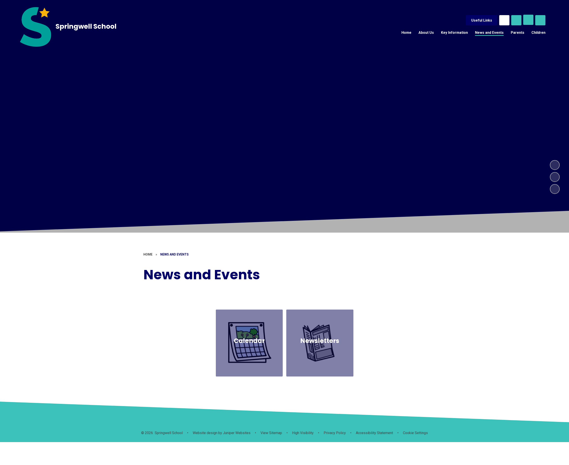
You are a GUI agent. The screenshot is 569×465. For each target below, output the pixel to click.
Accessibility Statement (374, 433)
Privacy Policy (335, 433)
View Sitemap (271, 433)
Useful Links (481, 20)
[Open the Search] (516, 20)
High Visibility (303, 433)
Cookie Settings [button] (415, 433)
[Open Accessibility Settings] (540, 20)
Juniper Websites (236, 433)
